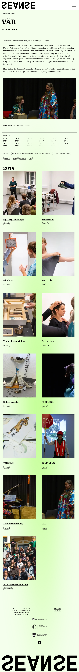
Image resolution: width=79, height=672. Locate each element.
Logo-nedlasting (21, 614)
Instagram (57, 611)
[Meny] (73, 5)
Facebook (57, 609)
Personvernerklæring (21, 612)
